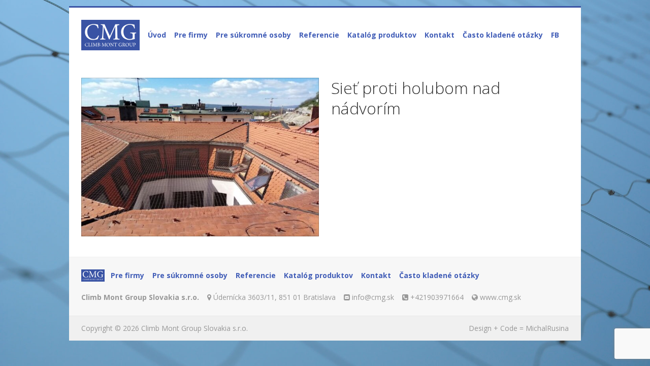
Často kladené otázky (503, 35)
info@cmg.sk (373, 297)
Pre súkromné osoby (253, 35)
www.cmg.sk (500, 297)
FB (555, 35)
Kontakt (439, 35)
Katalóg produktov (381, 35)
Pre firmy (191, 35)
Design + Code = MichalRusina (519, 328)
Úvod (157, 35)
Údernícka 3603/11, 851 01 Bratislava (274, 297)
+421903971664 (437, 297)
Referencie (319, 35)
